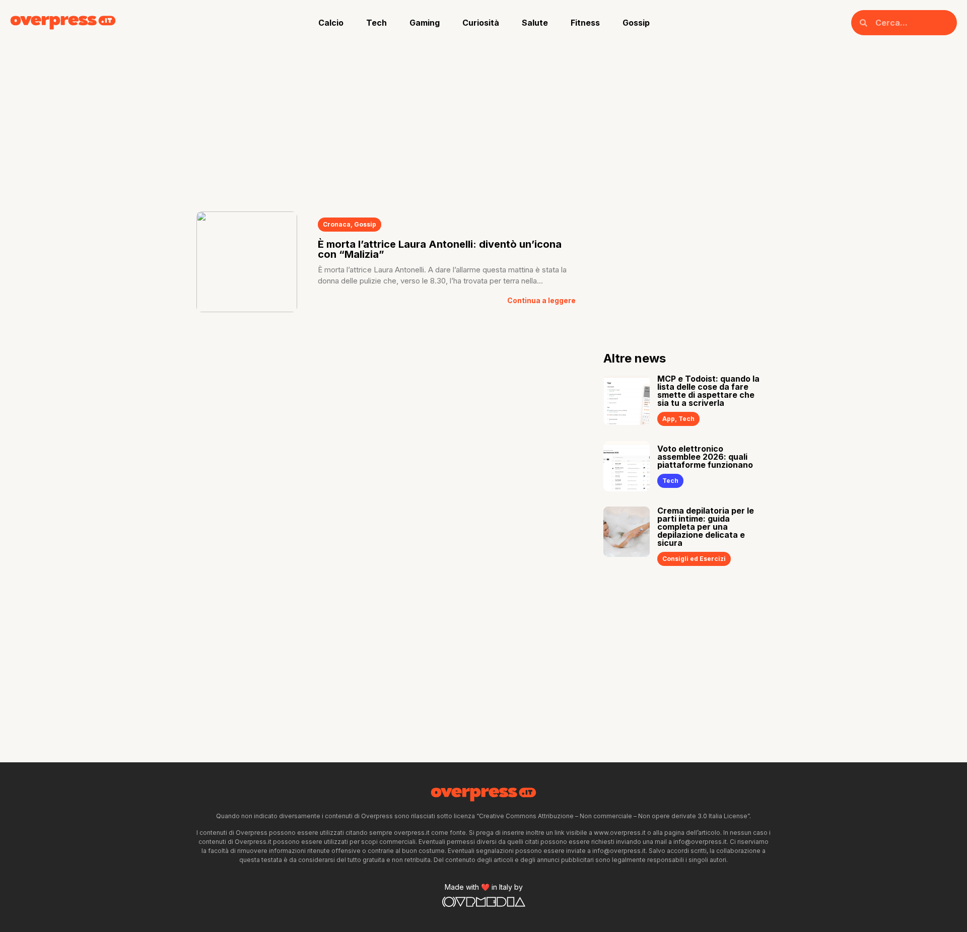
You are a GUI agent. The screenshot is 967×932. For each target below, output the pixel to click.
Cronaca (337, 224)
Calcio (330, 23)
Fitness (585, 23)
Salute (535, 23)
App (668, 418)
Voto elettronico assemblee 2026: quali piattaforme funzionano (705, 457)
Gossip (636, 23)
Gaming (424, 23)
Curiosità (480, 23)
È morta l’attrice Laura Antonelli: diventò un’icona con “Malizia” (440, 249)
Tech (376, 23)
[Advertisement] (483, 120)
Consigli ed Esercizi (694, 558)
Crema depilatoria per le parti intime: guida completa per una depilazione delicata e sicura (705, 527)
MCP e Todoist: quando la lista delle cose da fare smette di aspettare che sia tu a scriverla (708, 391)
